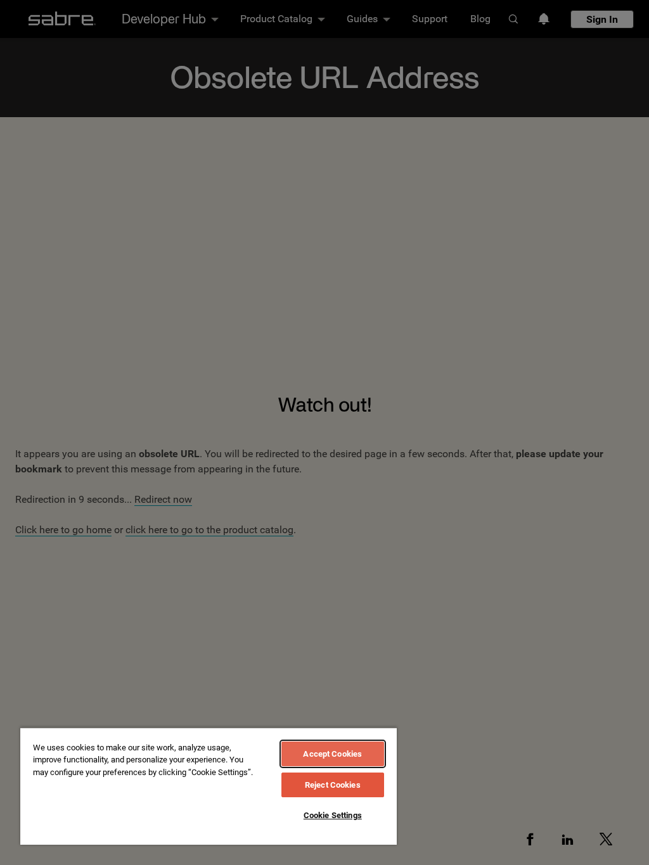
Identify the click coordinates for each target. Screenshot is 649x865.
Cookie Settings (333, 815)
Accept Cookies (332, 754)
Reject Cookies (333, 785)
